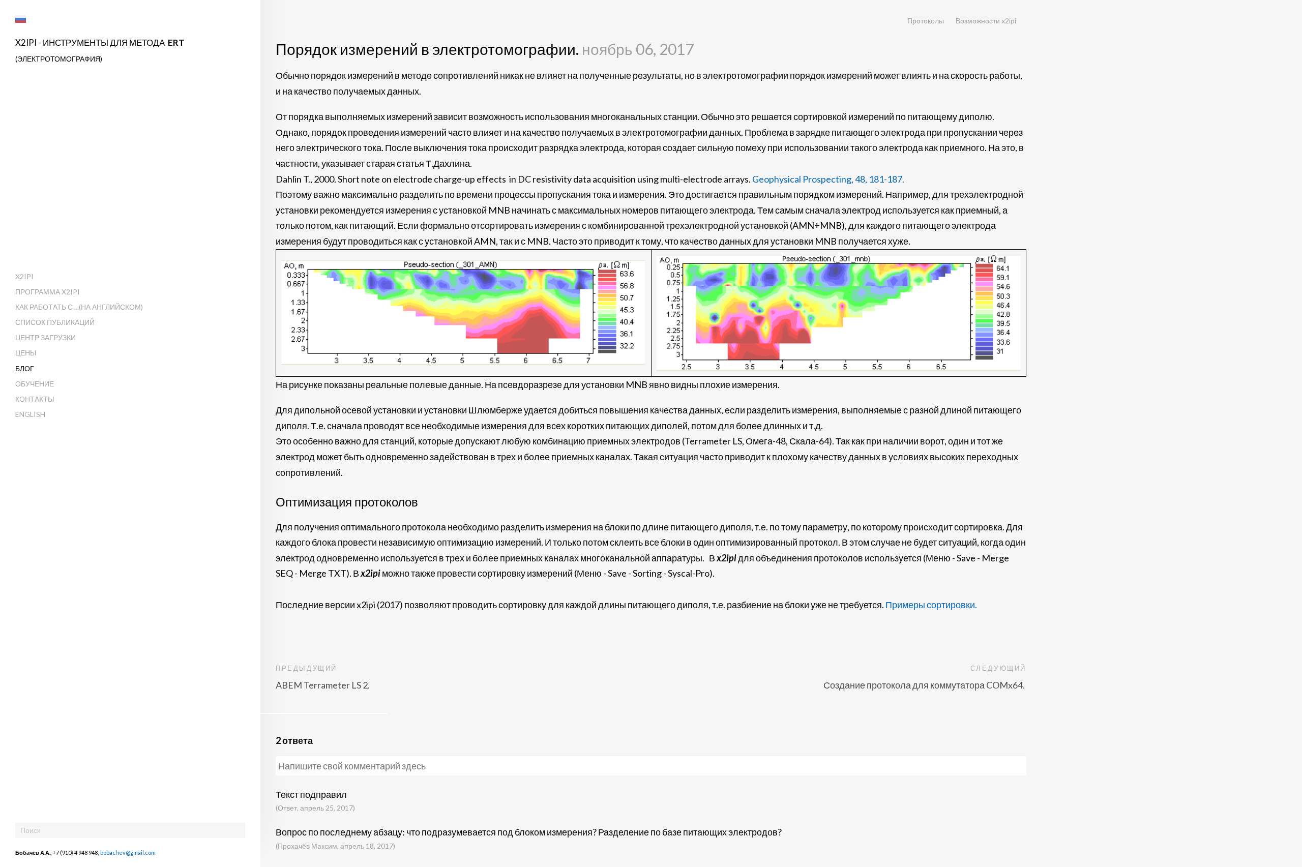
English (30, 414)
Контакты (34, 399)
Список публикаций (55, 322)
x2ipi (24, 276)
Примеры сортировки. (931, 604)
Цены (25, 352)
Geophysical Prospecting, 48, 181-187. (828, 179)
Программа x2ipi (47, 291)
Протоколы (925, 20)
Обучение (34, 383)
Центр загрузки (45, 337)
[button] (20, 19)
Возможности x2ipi (986, 20)
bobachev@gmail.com (128, 852)
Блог (24, 368)
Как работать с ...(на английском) (79, 307)
